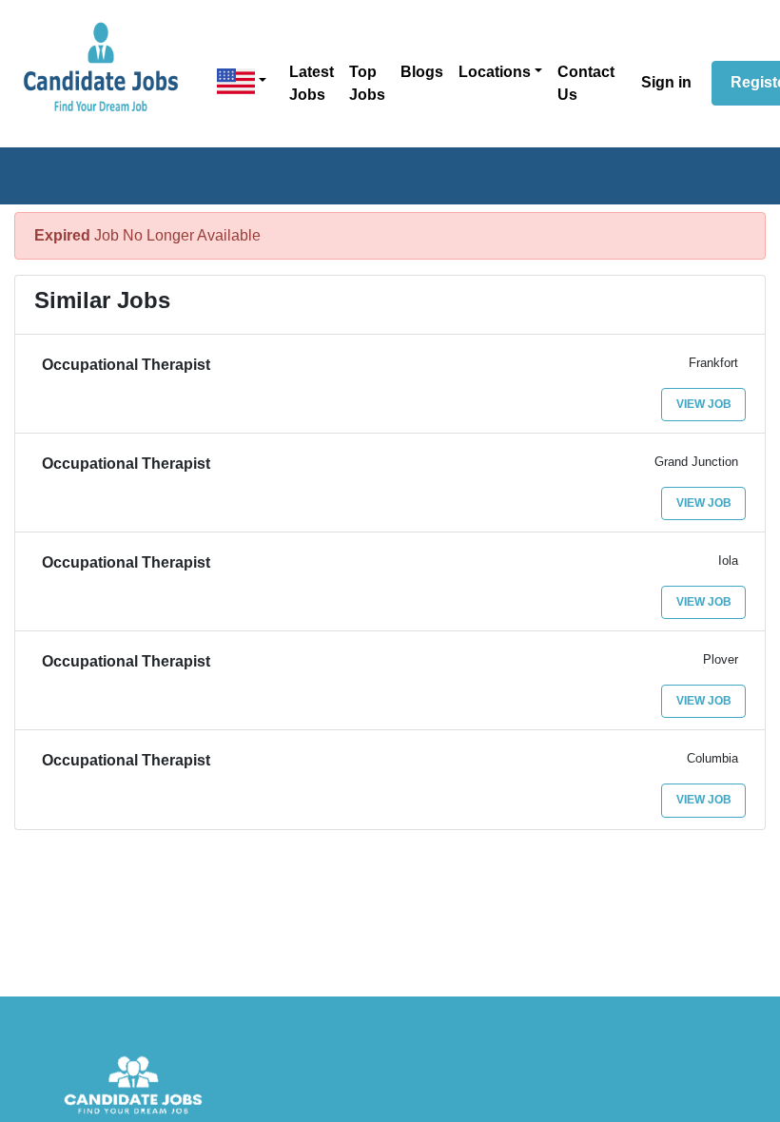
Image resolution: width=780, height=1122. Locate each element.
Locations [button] (494, 72)
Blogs (421, 72)
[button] (242, 81)
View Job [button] (703, 404)
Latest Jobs (311, 83)
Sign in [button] (666, 82)
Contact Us (585, 83)
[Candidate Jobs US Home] (100, 66)
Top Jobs (367, 83)
